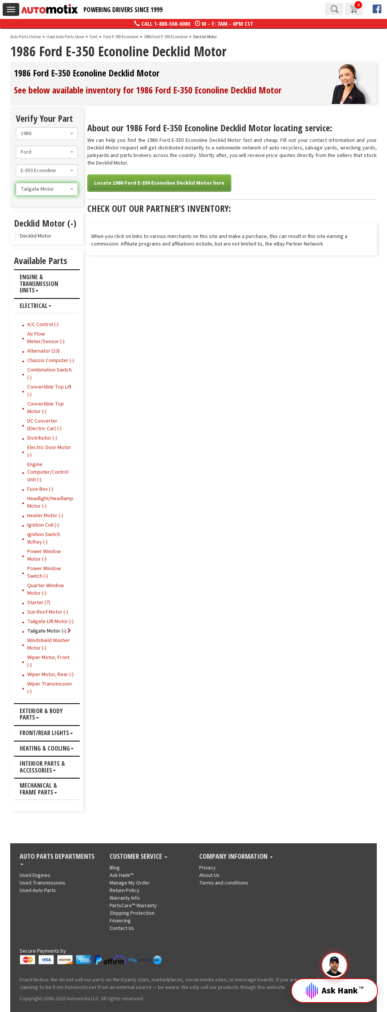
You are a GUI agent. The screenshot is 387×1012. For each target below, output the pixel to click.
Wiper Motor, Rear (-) (50, 674)
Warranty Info (125, 898)
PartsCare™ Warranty (133, 905)
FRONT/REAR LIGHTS (44, 733)
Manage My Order (130, 883)
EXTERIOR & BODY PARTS (41, 714)
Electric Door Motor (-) (49, 451)
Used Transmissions (42, 883)
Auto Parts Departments (57, 857)
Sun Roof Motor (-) (47, 612)
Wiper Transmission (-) (49, 687)
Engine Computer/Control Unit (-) (47, 472)
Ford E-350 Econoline (121, 37)
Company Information (234, 856)
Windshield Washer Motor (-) (48, 644)
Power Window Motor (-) (44, 555)
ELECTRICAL (34, 306)
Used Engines (35, 875)
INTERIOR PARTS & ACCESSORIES (42, 767)
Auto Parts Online (25, 37)
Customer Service (137, 856)
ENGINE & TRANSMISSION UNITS (39, 284)
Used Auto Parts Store (65, 37)
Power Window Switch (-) (44, 572)
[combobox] (47, 133)
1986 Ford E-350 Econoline (166, 37)
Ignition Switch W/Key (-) (43, 538)
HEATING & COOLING (45, 748)
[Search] (334, 9)
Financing (120, 921)
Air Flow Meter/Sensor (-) (46, 337)
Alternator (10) (43, 351)
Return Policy (124, 890)
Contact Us (122, 928)
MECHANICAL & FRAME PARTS (38, 789)
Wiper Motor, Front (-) (48, 661)
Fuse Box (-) (40, 489)
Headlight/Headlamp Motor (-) (50, 502)
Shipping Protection (132, 913)
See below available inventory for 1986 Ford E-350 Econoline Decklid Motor (148, 90)
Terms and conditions (223, 883)
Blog (115, 868)
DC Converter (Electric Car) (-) (44, 424)
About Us (209, 875)
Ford (94, 37)
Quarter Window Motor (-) (45, 589)
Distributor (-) (42, 438)
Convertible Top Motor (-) (45, 407)
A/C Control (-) (43, 324)
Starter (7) (38, 602)
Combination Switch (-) (49, 373)
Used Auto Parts (38, 890)
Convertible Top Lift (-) (49, 390)
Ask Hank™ (121, 875)
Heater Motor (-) (45, 515)
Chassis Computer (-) (50, 360)
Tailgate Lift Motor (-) (50, 621)
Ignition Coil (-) (43, 525)
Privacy (207, 868)
